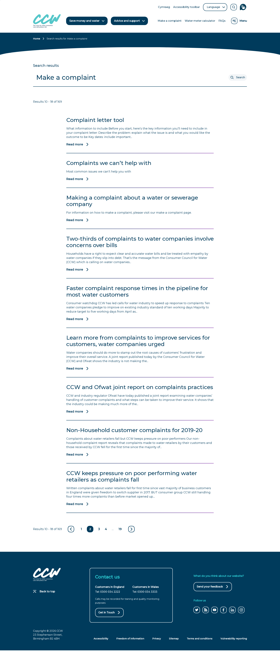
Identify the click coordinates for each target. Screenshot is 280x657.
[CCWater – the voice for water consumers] (47, 574)
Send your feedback (210, 588)
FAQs (222, 20)
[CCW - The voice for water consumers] (47, 21)
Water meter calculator (200, 20)
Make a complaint (169, 20)
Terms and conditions (199, 638)
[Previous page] (71, 529)
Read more (74, 145)
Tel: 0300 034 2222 (107, 591)
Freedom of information (130, 638)
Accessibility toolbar (186, 7)
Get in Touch (106, 612)
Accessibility (101, 638)
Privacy (156, 638)
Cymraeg (164, 7)
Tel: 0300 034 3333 (144, 591)
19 (120, 529)
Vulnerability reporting (234, 638)
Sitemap (174, 638)
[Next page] (131, 529)
